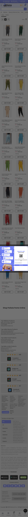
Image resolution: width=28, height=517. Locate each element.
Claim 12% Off (21, 265)
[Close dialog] (27, 246)
